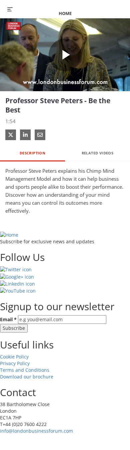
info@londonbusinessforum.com (36, 431)
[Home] (9, 234)
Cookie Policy (14, 356)
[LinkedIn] (17, 283)
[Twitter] (16, 269)
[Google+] (17, 276)
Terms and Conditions (24, 370)
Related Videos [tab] (98, 152)
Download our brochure (26, 376)
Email (8, 319)
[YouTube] (18, 290)
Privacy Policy (15, 363)
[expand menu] (10, 9)
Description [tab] (32, 152)
